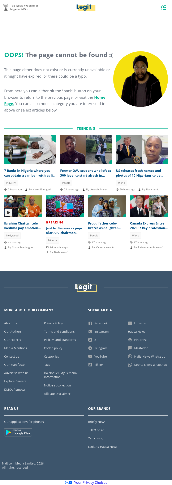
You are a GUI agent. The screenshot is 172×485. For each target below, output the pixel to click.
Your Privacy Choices (90, 482)
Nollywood (12, 235)
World (121, 183)
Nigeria (52, 240)
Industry (11, 183)
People (66, 183)
